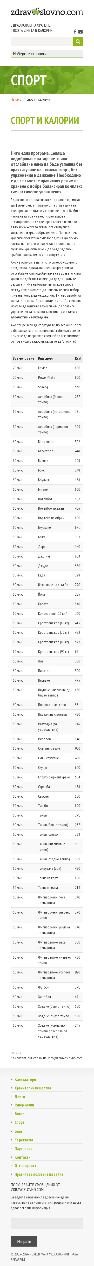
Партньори (24, 1148)
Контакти (22, 1157)
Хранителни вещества (33, 1088)
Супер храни (24, 1105)
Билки (19, 1113)
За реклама (24, 1140)
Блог (18, 1131)
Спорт (20, 1122)
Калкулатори (25, 1079)
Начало (16, 99)
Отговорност (25, 1165)
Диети (20, 1096)
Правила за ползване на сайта (39, 1174)
